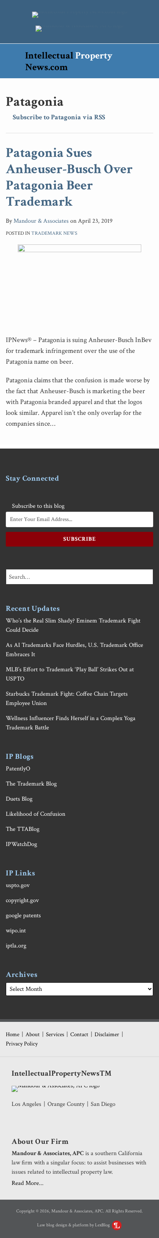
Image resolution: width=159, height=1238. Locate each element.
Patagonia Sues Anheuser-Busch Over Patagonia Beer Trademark (69, 177)
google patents (23, 915)
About (32, 1034)
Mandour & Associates (41, 221)
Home (12, 1034)
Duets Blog (19, 799)
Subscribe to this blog (37, 506)
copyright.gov (22, 900)
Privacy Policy (22, 1043)
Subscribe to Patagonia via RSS (58, 117)
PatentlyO (18, 769)
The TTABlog (22, 829)
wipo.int (16, 931)
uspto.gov (18, 885)
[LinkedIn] (53, 492)
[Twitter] (24, 492)
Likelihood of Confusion (35, 814)
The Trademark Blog (31, 784)
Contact (79, 1034)
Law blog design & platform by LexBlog (74, 1225)
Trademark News (54, 233)
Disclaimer (107, 1034)
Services (55, 1034)
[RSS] (10, 492)
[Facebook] (38, 492)
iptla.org (16, 946)
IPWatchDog (21, 844)
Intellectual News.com (68, 61)
